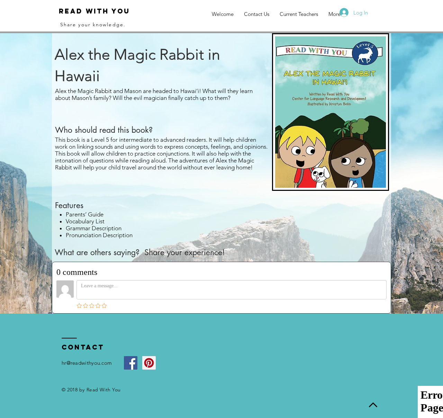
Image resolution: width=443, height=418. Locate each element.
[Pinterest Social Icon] (149, 363)
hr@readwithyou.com (87, 363)
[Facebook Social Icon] (130, 363)
